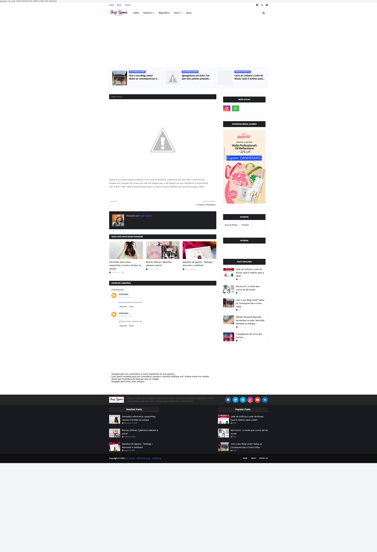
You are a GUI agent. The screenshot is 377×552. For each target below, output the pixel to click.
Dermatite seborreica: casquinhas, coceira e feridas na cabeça (125, 265)
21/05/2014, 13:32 (125, 316)
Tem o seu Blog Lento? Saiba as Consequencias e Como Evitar (143, 77)
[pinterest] (266, 5)
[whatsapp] (235, 108)
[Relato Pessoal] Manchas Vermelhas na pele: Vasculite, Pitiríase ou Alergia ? (250, 320)
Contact (127, 5)
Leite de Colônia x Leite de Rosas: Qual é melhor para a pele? (248, 77)
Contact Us (263, 458)
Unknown (123, 294)
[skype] (243, 400)
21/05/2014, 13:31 (125, 297)
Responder (123, 307)
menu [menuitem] (176, 13)
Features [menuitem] (147, 13)
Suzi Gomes (145, 215)
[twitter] (235, 400)
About (119, 5)
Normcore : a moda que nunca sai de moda (248, 288)
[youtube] (258, 400)
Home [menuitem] (136, 13)
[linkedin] (265, 400)
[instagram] (262, 5)
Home (111, 5)
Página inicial (116, 97)
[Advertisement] (188, 43)
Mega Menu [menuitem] (164, 13)
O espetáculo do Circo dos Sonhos (249, 336)
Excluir (131, 307)
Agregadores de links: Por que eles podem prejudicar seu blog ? (196, 77)
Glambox (245, 225)
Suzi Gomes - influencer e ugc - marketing (143, 458)
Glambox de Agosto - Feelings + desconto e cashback (198, 264)
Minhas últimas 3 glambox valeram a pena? (159, 264)
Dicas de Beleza (231, 225)
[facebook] (257, 5)
